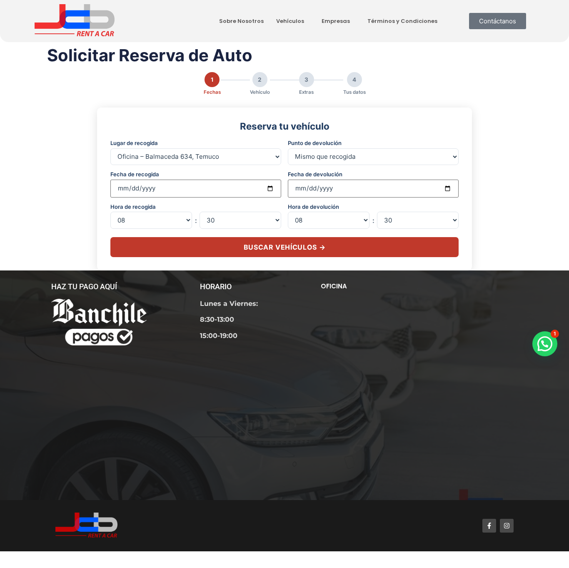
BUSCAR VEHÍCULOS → (285, 247)
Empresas (336, 21)
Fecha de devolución (315, 174)
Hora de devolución (313, 207)
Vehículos (290, 21)
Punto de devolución (315, 143)
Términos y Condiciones (402, 21)
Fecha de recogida (134, 174)
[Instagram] (507, 526)
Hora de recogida (133, 207)
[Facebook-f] (489, 526)
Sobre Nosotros (241, 21)
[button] (544, 343)
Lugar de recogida (134, 143)
